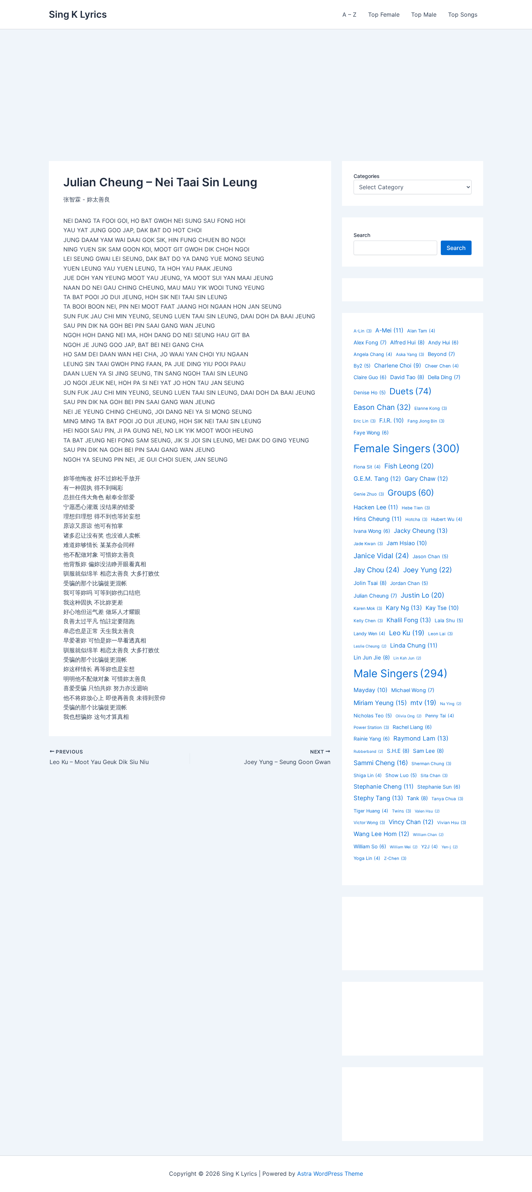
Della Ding (444, 377)
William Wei (404, 847)
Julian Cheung (375, 596)
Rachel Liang (412, 727)
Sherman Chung (431, 763)
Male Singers (401, 673)
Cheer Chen (442, 366)
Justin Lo (422, 595)
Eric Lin (365, 421)
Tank (417, 798)
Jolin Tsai (370, 583)
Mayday (371, 690)
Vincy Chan (411, 822)
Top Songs (462, 14)
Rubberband (368, 751)
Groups (411, 493)
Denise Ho (370, 392)
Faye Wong (371, 432)
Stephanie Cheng (384, 786)
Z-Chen (395, 858)
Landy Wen (369, 633)
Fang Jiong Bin (426, 421)
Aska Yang (410, 354)
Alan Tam (421, 331)
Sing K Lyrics (78, 14)
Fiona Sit (367, 467)
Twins (401, 811)
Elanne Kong (430, 408)
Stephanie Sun (438, 787)
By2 (362, 366)
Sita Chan (434, 775)
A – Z (349, 14)
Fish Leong (409, 466)
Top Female (384, 14)
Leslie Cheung (370, 646)
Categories (367, 176)
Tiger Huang (371, 811)
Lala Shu (449, 620)
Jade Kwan (368, 543)
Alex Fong (370, 342)
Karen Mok (368, 608)
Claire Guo (370, 377)
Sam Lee (428, 750)
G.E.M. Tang (377, 478)
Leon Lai (440, 633)
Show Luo (401, 775)
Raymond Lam (420, 738)
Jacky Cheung (421, 530)
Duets (410, 391)
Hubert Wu (447, 519)
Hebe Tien (416, 507)
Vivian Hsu (451, 822)
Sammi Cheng (381, 763)
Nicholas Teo (373, 715)
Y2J (429, 846)
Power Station (371, 727)
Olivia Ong (409, 716)
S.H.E (398, 750)
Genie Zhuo (369, 494)
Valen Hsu (427, 811)
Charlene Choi (397, 365)
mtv (423, 703)
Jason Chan (430, 556)
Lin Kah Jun (407, 658)
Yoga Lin (367, 858)
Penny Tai (439, 715)
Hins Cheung (378, 518)
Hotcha (416, 519)
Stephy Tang (378, 798)
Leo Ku (407, 633)
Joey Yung (427, 570)
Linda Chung (414, 645)
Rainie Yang (372, 738)
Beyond (441, 354)
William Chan (428, 834)
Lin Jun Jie (372, 657)
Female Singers (407, 448)
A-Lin (363, 331)
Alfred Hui (407, 342)
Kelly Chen (368, 620)
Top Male (423, 14)
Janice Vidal (381, 555)
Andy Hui (443, 342)
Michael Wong (412, 690)
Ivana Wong (372, 531)
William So (370, 846)
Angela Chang (373, 354)
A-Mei (389, 330)
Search (362, 235)
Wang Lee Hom (381, 833)
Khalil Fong (409, 620)
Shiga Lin (368, 775)
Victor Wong (369, 822)
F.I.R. (391, 420)
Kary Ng (404, 607)
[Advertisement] (266, 83)
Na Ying (450, 703)
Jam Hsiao (407, 543)
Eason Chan (382, 407)
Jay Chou (377, 569)
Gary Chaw (426, 478)
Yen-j (450, 847)
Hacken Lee (376, 507)
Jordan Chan (409, 583)
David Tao (407, 377)
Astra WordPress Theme (330, 1173)
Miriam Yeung (380, 703)
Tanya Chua (447, 798)
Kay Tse (442, 608)
